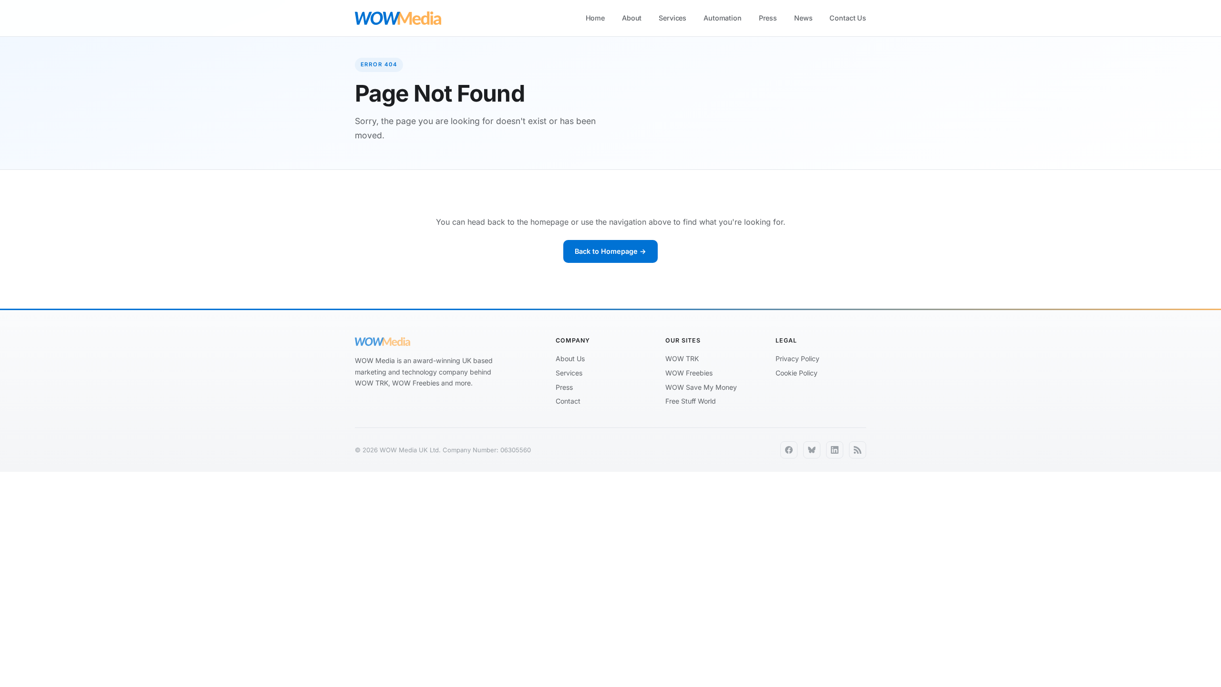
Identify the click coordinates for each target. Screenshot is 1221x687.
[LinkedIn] (834, 449)
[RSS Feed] (857, 449)
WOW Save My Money (701, 387)
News (803, 18)
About (632, 18)
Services (672, 18)
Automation (723, 18)
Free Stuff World (690, 401)
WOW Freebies (689, 373)
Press (768, 18)
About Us (570, 358)
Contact (568, 401)
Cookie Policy (796, 373)
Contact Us (847, 18)
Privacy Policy (797, 358)
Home (595, 18)
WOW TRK (682, 358)
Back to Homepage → (610, 251)
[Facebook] (788, 449)
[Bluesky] (811, 449)
